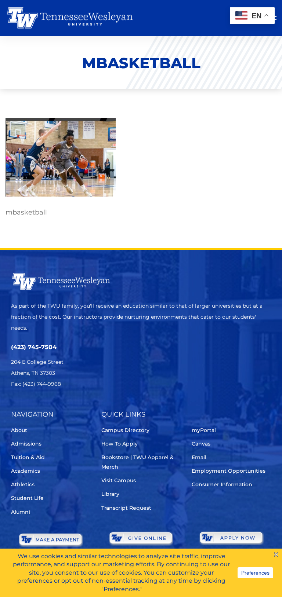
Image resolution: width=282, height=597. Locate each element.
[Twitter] (15, 406)
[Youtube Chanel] (77, 406)
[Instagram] (56, 406)
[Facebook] (36, 406)
